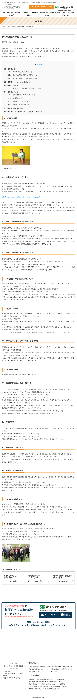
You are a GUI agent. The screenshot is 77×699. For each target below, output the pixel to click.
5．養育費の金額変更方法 (13, 108)
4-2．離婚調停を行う (15, 98)
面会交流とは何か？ (35, 684)
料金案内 (17, 12)
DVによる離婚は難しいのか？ (37, 689)
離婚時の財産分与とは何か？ (50, 684)
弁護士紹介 (10, 12)
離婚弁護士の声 (44, 12)
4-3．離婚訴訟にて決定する (17, 101)
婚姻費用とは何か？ (53, 689)
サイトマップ (42, 671)
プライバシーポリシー (53, 671)
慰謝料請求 (60, 679)
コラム (47, 15)
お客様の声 (11, 15)
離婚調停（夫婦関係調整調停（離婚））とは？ (42, 679)
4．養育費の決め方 (11, 92)
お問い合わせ (65, 15)
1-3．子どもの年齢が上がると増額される (22, 78)
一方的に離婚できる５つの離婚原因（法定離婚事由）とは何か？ (48, 686)
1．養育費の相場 (10, 69)
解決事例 (29, 15)
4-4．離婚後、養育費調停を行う (19, 104)
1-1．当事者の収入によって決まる (19, 72)
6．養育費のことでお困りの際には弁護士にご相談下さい (24, 111)
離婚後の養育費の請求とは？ (37, 681)
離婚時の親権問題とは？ (54, 681)
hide (40, 64)
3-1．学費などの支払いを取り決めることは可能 (24, 88)
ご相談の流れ (26, 12)
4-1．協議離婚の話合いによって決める (21, 95)
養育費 (22, 42)
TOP (4, 12)
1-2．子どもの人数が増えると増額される (22, 75)
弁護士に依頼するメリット (57, 12)
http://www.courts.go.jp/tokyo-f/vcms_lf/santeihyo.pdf (21, 197)
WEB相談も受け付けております (42, 6)
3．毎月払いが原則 (11, 85)
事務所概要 (35, 12)
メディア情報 (70, 12)
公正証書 (62, 684)
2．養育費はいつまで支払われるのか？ (18, 82)
